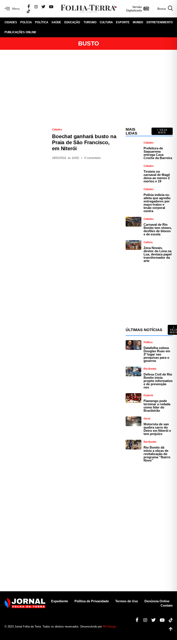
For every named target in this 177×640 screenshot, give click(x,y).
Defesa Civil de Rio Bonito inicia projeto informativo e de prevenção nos (158, 380)
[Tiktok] (169, 620)
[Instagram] (36, 7)
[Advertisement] (89, 88)
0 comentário (92, 158)
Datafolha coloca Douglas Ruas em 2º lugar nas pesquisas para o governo (157, 354)
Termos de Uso (126, 601)
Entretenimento (160, 22)
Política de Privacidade (91, 601)
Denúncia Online (156, 601)
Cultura (106, 22)
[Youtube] (160, 620)
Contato (167, 605)
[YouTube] (51, 7)
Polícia (26, 22)
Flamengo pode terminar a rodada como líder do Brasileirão (157, 405)
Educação (72, 22)
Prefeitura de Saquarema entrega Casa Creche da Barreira (158, 153)
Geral (147, 418)
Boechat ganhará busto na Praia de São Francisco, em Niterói (84, 142)
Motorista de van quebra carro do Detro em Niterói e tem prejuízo (157, 429)
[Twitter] (43, 7)
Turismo (90, 22)
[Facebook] (29, 6)
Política (41, 22)
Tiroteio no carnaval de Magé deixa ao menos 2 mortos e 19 (157, 176)
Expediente (59, 601)
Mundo (138, 22)
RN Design (109, 626)
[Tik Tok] (28, 11)
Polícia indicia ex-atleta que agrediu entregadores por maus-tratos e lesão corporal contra (157, 203)
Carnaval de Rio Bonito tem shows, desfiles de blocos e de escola (158, 229)
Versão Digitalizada (134, 8)
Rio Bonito (150, 369)
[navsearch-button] (163, 9)
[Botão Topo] (169, 629)
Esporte (123, 22)
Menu (16, 8)
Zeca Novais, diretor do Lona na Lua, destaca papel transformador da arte (158, 254)
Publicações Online (20, 32)
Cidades (11, 22)
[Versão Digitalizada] (146, 8)
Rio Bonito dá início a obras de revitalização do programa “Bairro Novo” (157, 454)
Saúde (56, 22)
